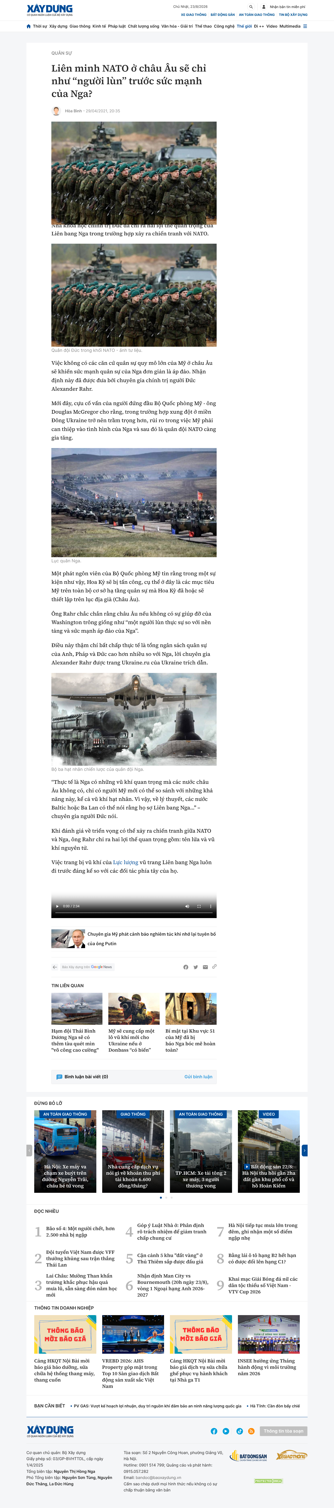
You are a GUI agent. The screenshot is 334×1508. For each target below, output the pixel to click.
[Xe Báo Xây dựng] (292, 1455)
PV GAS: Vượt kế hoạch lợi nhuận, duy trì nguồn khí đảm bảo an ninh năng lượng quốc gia (157, 1405)
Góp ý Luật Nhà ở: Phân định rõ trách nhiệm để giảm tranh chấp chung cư (172, 1231)
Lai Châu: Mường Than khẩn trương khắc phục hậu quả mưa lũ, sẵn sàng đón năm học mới (81, 1285)
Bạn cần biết (49, 1406)
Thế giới (244, 26)
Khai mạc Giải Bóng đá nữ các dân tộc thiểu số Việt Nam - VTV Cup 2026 (263, 1285)
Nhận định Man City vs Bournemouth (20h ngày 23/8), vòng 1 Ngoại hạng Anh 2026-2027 (173, 1285)
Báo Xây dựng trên (76, 967)
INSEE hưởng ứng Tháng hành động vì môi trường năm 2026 (267, 1367)
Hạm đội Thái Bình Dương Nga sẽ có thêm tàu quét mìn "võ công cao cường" (75, 1040)
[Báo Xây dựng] (49, 10)
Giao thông (80, 26)
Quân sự (61, 53)
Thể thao (203, 26)
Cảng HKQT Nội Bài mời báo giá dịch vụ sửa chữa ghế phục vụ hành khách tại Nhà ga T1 (199, 1370)
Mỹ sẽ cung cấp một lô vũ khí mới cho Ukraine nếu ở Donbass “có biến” (131, 1040)
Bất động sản (223, 15)
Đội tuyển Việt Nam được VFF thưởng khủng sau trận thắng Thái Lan (80, 1258)
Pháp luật (117, 26)
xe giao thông (193, 15)
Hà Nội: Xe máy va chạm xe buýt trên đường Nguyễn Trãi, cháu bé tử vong (65, 1176)
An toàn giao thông (257, 15)
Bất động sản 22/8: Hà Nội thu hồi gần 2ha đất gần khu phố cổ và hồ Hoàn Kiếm (268, 1176)
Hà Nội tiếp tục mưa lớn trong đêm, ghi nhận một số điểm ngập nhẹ (263, 1231)
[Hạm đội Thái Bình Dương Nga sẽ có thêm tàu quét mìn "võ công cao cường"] (76, 1009)
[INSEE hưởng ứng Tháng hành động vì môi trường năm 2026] (269, 1334)
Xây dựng (58, 26)
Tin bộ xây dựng (293, 15)
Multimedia (290, 26)
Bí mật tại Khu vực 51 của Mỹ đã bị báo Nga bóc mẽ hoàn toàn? (190, 1040)
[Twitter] (196, 967)
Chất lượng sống (143, 26)
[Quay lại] (54, 967)
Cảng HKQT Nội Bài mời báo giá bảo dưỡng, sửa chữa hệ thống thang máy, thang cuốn (64, 1370)
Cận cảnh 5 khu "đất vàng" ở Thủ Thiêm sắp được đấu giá (170, 1258)
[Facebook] (186, 967)
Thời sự (40, 26)
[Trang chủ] (28, 26)
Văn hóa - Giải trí (177, 26)
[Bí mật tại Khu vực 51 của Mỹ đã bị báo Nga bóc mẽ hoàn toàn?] (191, 1009)
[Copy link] (214, 967)
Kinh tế (99, 26)
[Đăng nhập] (263, 6)
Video (271, 26)
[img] (134, 295)
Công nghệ (224, 26)
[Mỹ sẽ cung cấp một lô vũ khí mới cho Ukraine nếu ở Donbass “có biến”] (133, 1009)
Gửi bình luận (198, 1076)
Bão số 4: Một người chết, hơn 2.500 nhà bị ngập (80, 1231)
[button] (161, 1198)
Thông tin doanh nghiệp (64, 1308)
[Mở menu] (305, 26)
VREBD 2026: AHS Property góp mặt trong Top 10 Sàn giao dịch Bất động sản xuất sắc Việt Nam (130, 1373)
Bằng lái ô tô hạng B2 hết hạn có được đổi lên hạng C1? (262, 1258)
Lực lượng (125, 862)
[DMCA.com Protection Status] (268, 1481)
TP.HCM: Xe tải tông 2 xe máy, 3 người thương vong (201, 1179)
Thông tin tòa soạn (283, 1431)
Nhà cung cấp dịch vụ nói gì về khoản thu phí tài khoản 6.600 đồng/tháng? (133, 1176)
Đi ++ (259, 26)
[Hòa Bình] (56, 111)
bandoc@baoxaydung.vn (158, 1477)
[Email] (205, 967)
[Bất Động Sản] (248, 1456)
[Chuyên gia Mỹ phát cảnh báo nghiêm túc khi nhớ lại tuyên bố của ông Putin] (68, 938)
